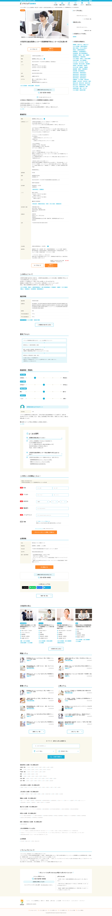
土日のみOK (80, 81)
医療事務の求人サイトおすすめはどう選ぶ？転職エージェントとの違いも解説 (40, 658)
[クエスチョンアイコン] (44, 58)
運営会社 (47, 900)
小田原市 (40, 7)
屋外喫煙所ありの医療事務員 (37, 817)
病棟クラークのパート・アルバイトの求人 (40, 461)
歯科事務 (33, 802)
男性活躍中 (88, 63)
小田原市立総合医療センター (48, 7)
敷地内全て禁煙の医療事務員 (26, 817)
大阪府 (33, 776)
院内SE (42, 802)
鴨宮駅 (78, 636)
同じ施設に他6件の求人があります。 (45, 97)
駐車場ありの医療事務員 (58, 815)
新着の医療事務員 (24, 824)
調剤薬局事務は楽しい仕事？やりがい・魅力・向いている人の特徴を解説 (40, 666)
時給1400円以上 (83, 74)
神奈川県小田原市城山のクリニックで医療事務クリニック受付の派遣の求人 (46, 626)
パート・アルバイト (26, 632)
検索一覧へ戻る (44, 595)
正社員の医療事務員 (24, 809)
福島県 (52, 767)
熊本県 (39, 780)
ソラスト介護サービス (43, 910)
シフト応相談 (80, 79)
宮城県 (40, 767)
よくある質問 (79, 0)
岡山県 (32, 778)
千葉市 (55, 787)
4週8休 (88, 84)
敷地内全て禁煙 (37, 319)
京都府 (29, 776)
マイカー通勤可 (30, 319)
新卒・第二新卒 (82, 63)
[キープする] (34, 49)
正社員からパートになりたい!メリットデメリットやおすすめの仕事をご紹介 (78, 707)
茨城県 (25, 769)
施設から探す (27, 841)
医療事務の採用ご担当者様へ (32, 904)
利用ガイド (43, 900)
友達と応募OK (80, 65)
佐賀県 (32, 780)
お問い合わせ (52, 900)
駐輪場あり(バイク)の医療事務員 (70, 815)
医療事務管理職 (38, 800)
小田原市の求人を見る (56, 648)
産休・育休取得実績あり (46, 287)
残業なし (80, 55)
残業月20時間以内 (84, 46)
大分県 (43, 780)
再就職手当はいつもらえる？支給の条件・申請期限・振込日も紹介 (78, 674)
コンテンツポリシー (74, 900)
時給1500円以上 (76, 74)
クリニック (85, 88)
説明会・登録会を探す (35, 841)
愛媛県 (51, 778)
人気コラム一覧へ (75, 731)
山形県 (48, 767)
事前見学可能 (83, 56)
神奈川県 (36, 7)
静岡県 (29, 774)
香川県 (47, 778)
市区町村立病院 (23, 319)
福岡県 (28, 780)
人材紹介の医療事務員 (65, 809)
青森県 (32, 767)
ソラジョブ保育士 (80, 910)
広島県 (35, 778)
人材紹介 (60, 632)
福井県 (36, 771)
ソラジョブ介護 (72, 910)
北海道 (29, 767)
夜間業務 (74, 81)
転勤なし (22, 288)
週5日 (47, 203)
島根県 (28, 778)
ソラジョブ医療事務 (30, 7)
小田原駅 (42, 638)
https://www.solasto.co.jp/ (37, 551)
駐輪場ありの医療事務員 (81, 815)
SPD (76, 800)
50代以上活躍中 (76, 60)
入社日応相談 (75, 63)
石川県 (32, 771)
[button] (44, 97)
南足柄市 (74, 36)
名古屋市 (35, 787)
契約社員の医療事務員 (74, 809)
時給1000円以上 (83, 77)
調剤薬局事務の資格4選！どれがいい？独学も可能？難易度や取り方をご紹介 (78, 722)
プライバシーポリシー (39, 528)
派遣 (41, 632)
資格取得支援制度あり (36, 287)
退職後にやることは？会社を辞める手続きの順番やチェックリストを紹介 (78, 666)
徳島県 (43, 778)
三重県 (37, 774)
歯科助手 (28, 802)
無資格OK (81, 67)
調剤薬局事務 (23, 802)
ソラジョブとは (85, 0)
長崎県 (35, 780)
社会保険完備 (33, 288)
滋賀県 (25, 776)
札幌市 (22, 787)
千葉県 (40, 769)
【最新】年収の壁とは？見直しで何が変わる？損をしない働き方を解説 (78, 658)
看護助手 (72, 800)
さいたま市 (30, 787)
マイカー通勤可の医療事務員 (26, 815)
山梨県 (40, 771)
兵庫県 (37, 776)
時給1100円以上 (76, 77)
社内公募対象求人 (81, 70)
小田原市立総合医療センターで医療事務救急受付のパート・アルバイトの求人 (28, 626)
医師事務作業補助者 (46, 800)
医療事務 (34, 58)
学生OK (86, 62)
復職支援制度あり (40, 288)
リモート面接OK (64, 287)
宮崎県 (47, 780)
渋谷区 (26, 787)
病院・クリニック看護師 (25, 800)
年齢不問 (74, 65)
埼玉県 (37, 769)
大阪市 (51, 787)
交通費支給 (41, 189)
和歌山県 (44, 776)
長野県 (44, 771)
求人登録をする (44, 567)
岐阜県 (25, 774)
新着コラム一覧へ (37, 731)
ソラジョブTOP (23, 7)
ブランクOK (75, 62)
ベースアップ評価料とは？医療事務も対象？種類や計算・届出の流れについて (78, 691)
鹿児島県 (51, 780)
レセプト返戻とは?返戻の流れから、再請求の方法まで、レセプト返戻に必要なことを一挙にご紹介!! (78, 714)
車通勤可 (58, 287)
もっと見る (22, 108)
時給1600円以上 (83, 72)
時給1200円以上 (83, 76)
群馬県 (33, 769)
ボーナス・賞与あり (83, 48)
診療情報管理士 (54, 800)
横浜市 (44, 787)
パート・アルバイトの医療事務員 (35, 809)
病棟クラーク (86, 44)
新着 (86, 86)
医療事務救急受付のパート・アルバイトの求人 (41, 459)
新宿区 (47, 787)
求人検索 (22, 841)
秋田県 (44, 767)
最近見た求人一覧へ (88, 30)
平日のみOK (37, 85)
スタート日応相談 (24, 85)
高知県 (55, 778)
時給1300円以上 (76, 76)
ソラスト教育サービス (63, 910)
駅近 (84, 55)
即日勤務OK (54, 287)
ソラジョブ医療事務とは (35, 900)
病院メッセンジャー (81, 800)
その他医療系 (47, 802)
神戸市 (40, 787)
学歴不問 (85, 65)
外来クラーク (80, 44)
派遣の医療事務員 (46, 809)
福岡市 (59, 787)
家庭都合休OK (58, 203)
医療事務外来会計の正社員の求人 (38, 463)
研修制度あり (27, 288)
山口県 (39, 778)
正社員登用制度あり (82, 51)
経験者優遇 (75, 69)
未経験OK (86, 67)
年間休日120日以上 (41, 203)
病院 (80, 88)
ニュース (28, 900)
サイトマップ (82, 900)
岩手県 (36, 767)
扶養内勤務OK (84, 69)
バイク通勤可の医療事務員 (37, 815)
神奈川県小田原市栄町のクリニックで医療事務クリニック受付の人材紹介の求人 (65, 626)
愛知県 (33, 774)
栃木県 (29, 769)
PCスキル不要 (75, 67)
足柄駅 (33, 76)
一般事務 (37, 802)
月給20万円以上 (35, 189)
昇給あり (29, 287)
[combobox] (56, 746)
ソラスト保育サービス (53, 910)
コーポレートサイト (33, 910)
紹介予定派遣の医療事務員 (55, 809)
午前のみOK (86, 79)
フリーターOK (81, 62)
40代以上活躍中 (31, 85)
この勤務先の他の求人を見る (44, 324)
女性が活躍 (75, 70)
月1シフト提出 (52, 203)
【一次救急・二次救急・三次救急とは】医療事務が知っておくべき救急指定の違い (78, 699)
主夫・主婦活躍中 (83, 60)
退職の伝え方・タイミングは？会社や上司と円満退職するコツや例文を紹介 (40, 674)
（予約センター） (39, 58)
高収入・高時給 (75, 48)
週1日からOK (75, 84)
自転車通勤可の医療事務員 (48, 815)
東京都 (44, 769)
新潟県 (29, 771)
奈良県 (40, 776)
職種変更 (90, 0)
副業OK (79, 69)
